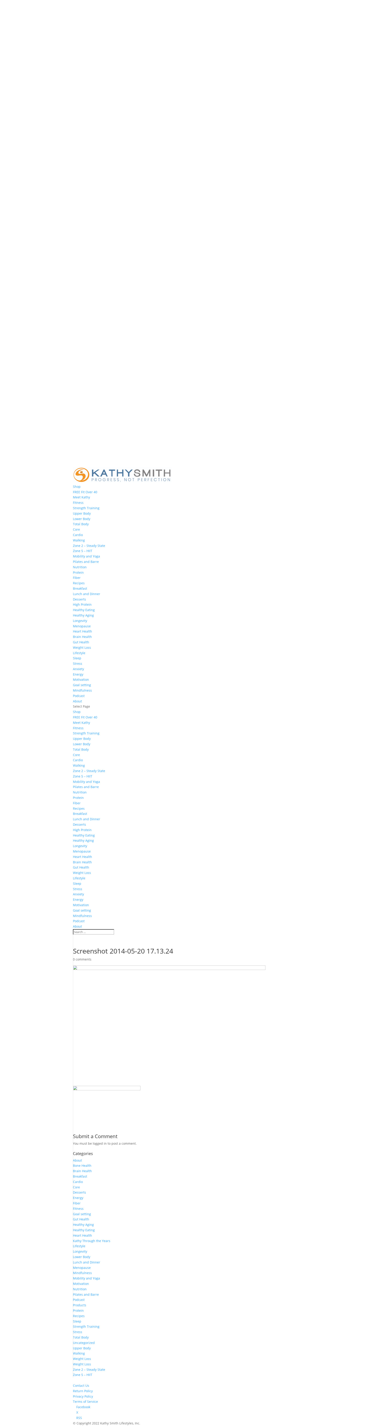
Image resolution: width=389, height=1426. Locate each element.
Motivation (81, 679)
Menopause (82, 626)
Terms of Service (85, 1401)
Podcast (79, 696)
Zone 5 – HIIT (82, 551)
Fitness (78, 502)
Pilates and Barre (86, 561)
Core (76, 529)
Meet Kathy (81, 497)
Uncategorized (84, 1343)
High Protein (82, 604)
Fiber (77, 577)
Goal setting (82, 685)
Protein (78, 572)
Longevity (80, 621)
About (77, 701)
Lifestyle (79, 653)
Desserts (79, 599)
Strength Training (86, 508)
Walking (79, 540)
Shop (77, 486)
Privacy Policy (83, 1396)
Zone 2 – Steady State (89, 545)
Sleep (77, 658)
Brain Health (82, 637)
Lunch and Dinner (86, 594)
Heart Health (82, 631)
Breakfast (80, 588)
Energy (78, 674)
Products (79, 1305)
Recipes (79, 583)
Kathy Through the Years (91, 1241)
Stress (77, 663)
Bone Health (82, 1165)
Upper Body (82, 513)
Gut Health (81, 642)
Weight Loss (82, 647)
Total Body (81, 524)
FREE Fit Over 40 (85, 492)
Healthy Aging (83, 615)
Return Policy (83, 1391)
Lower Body (81, 519)
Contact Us (81, 1385)
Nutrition (80, 567)
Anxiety (78, 669)
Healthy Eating (84, 610)
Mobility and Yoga (86, 556)
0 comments (82, 959)
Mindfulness (82, 690)
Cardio (78, 535)
